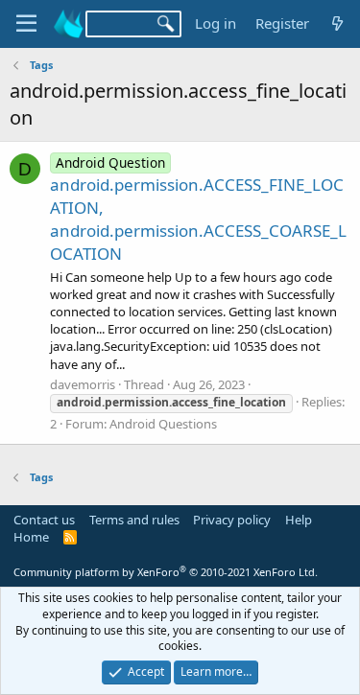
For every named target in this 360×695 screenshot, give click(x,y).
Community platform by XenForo (165, 572)
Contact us (44, 519)
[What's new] (337, 23)
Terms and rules (134, 519)
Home (31, 536)
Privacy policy (232, 519)
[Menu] (26, 24)
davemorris (82, 384)
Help (298, 519)
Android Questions (163, 423)
